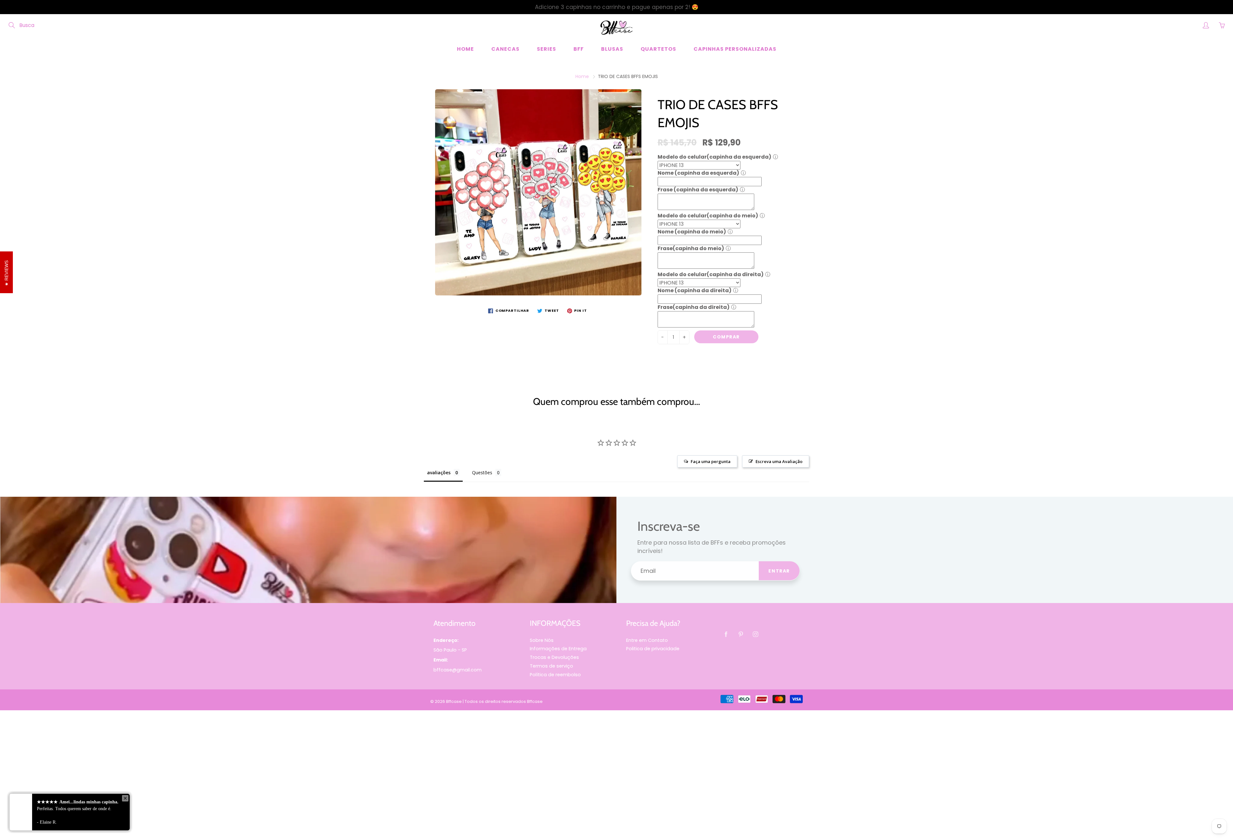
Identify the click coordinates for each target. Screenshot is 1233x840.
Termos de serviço (551, 666)
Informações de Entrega (558, 648)
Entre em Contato (647, 640)
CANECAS (505, 49)
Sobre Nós (542, 640)
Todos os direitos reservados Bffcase (504, 701)
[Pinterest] (740, 634)
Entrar (779, 571)
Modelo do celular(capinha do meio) (708, 215)
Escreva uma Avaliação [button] (779, 461)
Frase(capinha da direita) (694, 307)
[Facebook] (725, 634)
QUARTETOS (658, 49)
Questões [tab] (482, 472)
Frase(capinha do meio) (691, 248)
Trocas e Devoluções (554, 657)
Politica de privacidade (652, 648)
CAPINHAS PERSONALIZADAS (735, 49)
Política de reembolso (555, 674)
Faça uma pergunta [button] (710, 461)
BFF (578, 49)
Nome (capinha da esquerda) (698, 173)
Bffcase (454, 701)
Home (465, 49)
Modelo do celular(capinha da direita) (711, 274)
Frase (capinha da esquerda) (698, 189)
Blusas (612, 49)
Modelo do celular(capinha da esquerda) (714, 157)
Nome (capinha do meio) (692, 231)
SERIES (546, 49)
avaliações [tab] (438, 472)
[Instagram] (755, 634)
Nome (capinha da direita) (694, 290)
